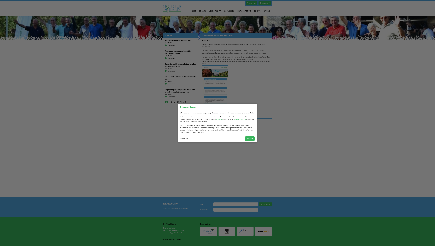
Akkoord (250, 138)
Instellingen (184, 138)
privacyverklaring (240, 119)
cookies (219, 119)
